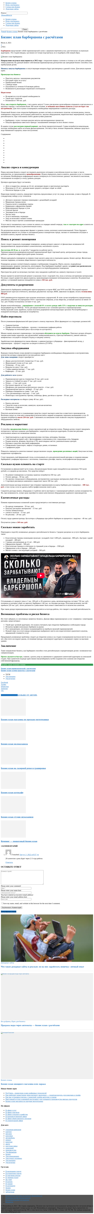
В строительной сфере (14, 1121)
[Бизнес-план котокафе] (13, 788)
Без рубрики (6, 1021)
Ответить (9, 862)
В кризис (9, 1182)
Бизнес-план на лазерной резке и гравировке (23, 768)
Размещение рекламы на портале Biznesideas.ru (24, 1196)
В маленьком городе (13, 1171)
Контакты (9, 1202)
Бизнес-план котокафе (12, 792)
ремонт (8, 1140)
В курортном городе (13, 1173)
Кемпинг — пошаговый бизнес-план (19, 841)
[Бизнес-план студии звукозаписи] (13, 812)
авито (8, 1144)
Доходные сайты (12, 9)
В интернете (10, 1186)
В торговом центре (13, 1175)
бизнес (8, 1154)
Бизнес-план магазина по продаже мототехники (25, 719)
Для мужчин (10, 679)
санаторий (10, 1148)
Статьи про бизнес (13, 7)
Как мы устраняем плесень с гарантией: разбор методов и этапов (31, 1097)
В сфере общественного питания (18, 1119)
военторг (9, 1142)
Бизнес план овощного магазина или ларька (23, 1084)
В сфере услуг (11, 1110)
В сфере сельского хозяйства (17, 1114)
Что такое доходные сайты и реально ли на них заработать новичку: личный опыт (42, 966)
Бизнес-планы (11, 3)
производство (11, 1150)
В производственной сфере (16, 1116)
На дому (9, 1180)
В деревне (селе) (12, 1178)
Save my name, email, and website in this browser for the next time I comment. (31, 903)
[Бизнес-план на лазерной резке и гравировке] (13, 764)
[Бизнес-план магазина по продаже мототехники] (13, 715)
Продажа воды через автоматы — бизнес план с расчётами (30, 1025)
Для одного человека (14, 1158)
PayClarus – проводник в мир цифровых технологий (26, 1093)
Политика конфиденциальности (18, 1198)
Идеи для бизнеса (12, 5)
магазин (9, 1134)
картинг (9, 1132)
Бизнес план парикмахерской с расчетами (18, 668)
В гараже (9, 1184)
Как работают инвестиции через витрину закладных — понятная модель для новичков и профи (43, 1095)
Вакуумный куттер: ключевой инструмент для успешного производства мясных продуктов (41, 1099)
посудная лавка (11, 1146)
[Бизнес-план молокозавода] (13, 739)
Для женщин (10, 676)
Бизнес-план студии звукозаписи (17, 817)
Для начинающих (12, 1156)
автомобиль (10, 1138)
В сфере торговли (12, 1112)
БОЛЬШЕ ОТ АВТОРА (27, 695)
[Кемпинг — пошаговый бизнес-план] (13, 837)
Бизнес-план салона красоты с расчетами (18, 671)
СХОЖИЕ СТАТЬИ (9, 695)
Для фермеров (11, 1152)
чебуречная (10, 1192)
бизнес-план (10, 1190)
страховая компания (13, 1130)
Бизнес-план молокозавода (14, 744)
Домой (3, 32)
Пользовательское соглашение (17, 1200)
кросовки (9, 1136)
